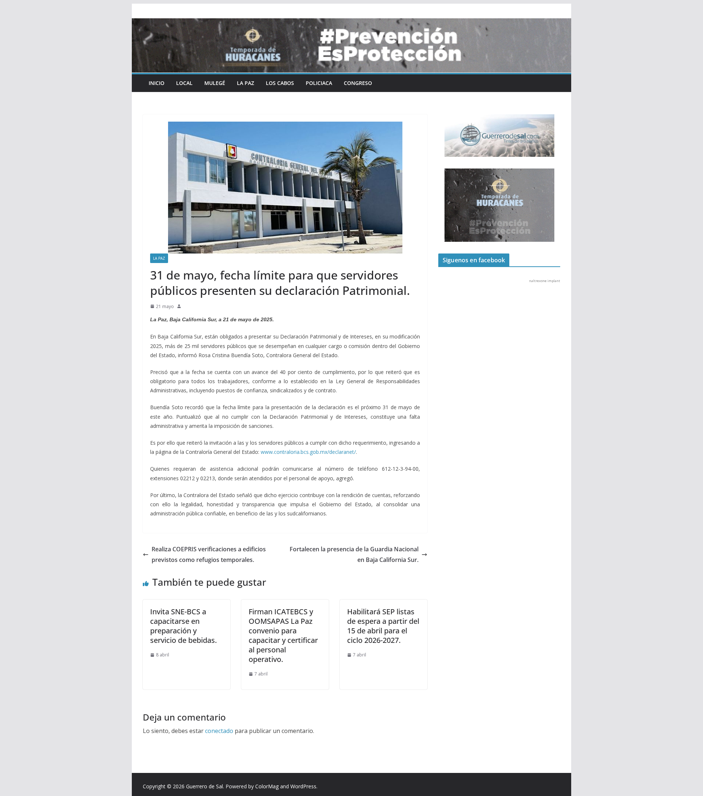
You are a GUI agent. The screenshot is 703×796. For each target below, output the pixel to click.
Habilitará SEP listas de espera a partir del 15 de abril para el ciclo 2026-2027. (383, 626)
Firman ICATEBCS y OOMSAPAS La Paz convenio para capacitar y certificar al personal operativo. (283, 635)
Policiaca (319, 82)
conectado (219, 731)
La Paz (245, 82)
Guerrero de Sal (204, 786)
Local (184, 82)
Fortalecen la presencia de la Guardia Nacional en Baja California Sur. (354, 554)
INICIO (156, 82)
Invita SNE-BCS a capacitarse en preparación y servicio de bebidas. (183, 626)
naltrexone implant (544, 280)
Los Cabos (280, 82)
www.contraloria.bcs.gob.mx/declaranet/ (308, 451)
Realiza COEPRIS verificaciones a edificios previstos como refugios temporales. (209, 554)
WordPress (303, 786)
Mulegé (214, 82)
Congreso (358, 82)
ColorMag (267, 786)
